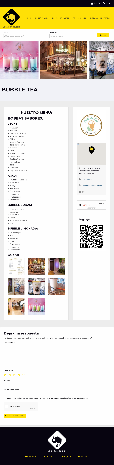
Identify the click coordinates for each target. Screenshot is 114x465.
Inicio (29, 18)
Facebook (31, 456)
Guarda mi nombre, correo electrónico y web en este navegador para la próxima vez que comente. (47, 398)
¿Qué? (5, 32)
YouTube (84, 456)
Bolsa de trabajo (60, 18)
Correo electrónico (12, 389)
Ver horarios (91, 208)
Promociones (79, 18)
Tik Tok (48, 456)
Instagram (66, 456)
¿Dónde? (53, 32)
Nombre (7, 380)
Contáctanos (42, 18)
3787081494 (87, 179)
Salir (108, 3)
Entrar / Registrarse (100, 18)
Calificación (8, 370)
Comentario (9, 343)
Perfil (96, 3)
